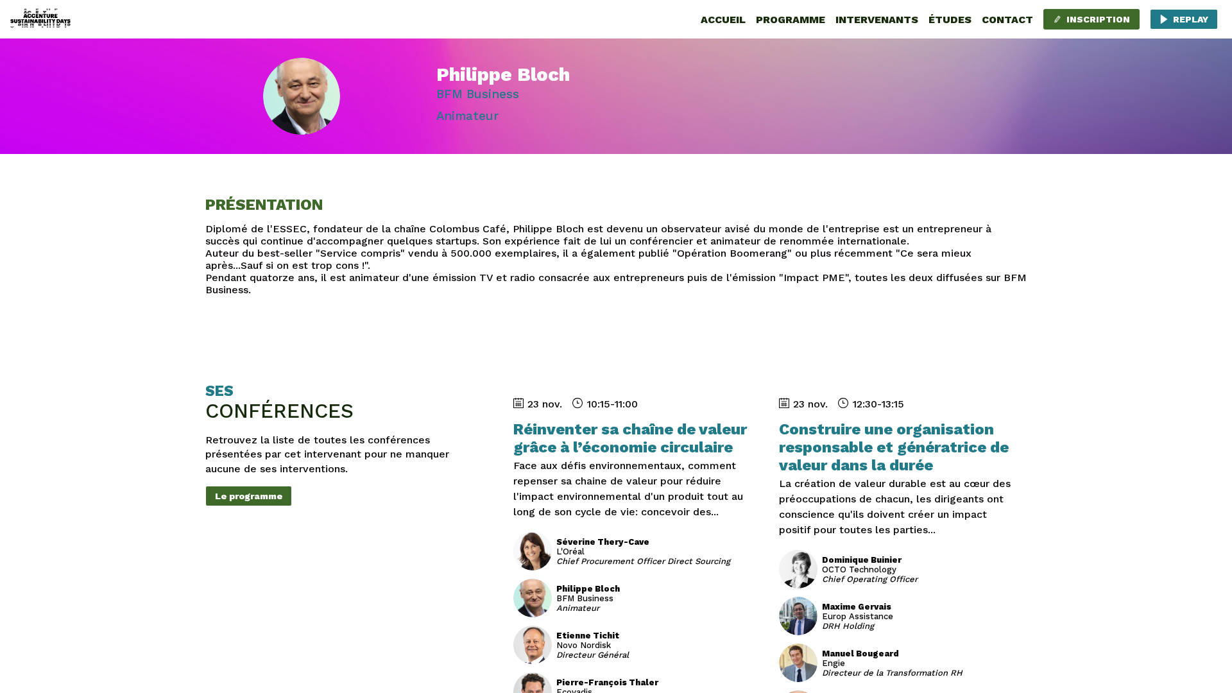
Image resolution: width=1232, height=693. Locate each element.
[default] (949, 19)
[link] (723, 19)
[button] (1091, 19)
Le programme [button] (248, 496)
